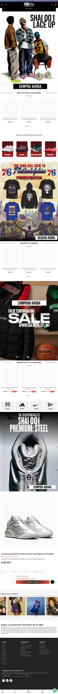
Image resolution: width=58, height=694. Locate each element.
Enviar (26, 675)
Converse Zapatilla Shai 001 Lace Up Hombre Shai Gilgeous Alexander (29, 118)
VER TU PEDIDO (29, 8)
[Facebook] (3, 680)
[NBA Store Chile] (29, 51)
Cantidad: (3, 578)
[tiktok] (11, 680)
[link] (52, 582)
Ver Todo (29, 246)
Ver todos (29, 96)
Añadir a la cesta (32, 582)
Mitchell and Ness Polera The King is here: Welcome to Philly (10, 269)
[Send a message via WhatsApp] (54, 690)
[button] (1, 149)
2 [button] (29, 276)
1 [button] (28, 276)
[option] (29, 51)
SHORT (35, 616)
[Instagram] (7, 680)
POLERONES (15, 616)
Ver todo (29, 365)
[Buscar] (6, 5)
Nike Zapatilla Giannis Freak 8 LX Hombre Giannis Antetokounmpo (10, 118)
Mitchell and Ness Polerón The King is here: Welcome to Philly (29, 269)
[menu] (2, 5)
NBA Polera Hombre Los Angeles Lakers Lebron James (10, 388)
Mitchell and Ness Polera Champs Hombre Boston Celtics (29, 388)
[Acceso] (52, 5)
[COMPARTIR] (55, 582)
